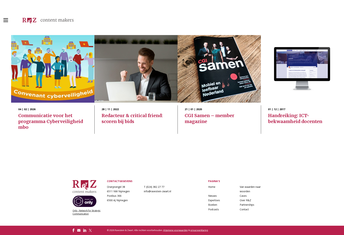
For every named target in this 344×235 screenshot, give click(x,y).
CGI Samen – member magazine (219, 85)
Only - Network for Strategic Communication (87, 212)
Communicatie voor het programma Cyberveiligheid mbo (52, 85)
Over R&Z (245, 200)
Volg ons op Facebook (73, 230)
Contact (244, 209)
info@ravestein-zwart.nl (157, 191)
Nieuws (212, 195)
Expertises (214, 200)
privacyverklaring (199, 230)
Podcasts (213, 209)
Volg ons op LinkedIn (84, 230)
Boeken (212, 204)
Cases (243, 195)
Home (211, 187)
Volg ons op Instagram (79, 230)
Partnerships (247, 204)
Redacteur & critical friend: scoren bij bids (136, 85)
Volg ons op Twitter (90, 230)
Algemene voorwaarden (175, 230)
